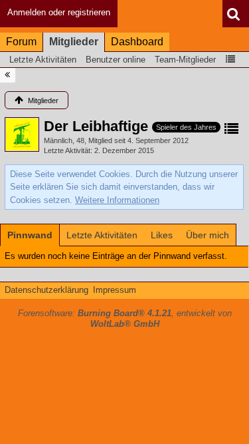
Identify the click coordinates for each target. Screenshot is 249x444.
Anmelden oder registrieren (58, 12)
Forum (21, 41)
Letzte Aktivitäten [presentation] (101, 235)
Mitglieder (73, 41)
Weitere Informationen (117, 200)
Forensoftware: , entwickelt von (125, 319)
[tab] (30, 235)
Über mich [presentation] (207, 235)
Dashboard (137, 41)
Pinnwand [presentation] (29, 235)
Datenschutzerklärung (46, 290)
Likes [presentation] (162, 235)
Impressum (114, 290)
